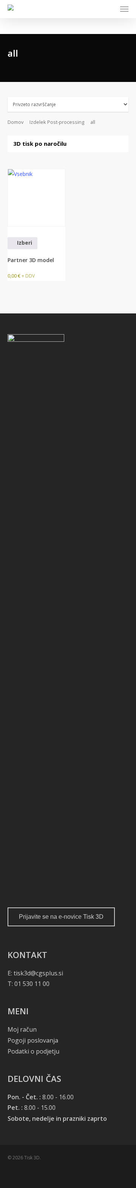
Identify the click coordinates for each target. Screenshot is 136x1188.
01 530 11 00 (31, 984)
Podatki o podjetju (33, 1051)
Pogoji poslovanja (33, 1040)
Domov (15, 122)
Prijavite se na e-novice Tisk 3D (61, 916)
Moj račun (22, 1029)
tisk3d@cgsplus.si (38, 973)
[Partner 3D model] (36, 198)
